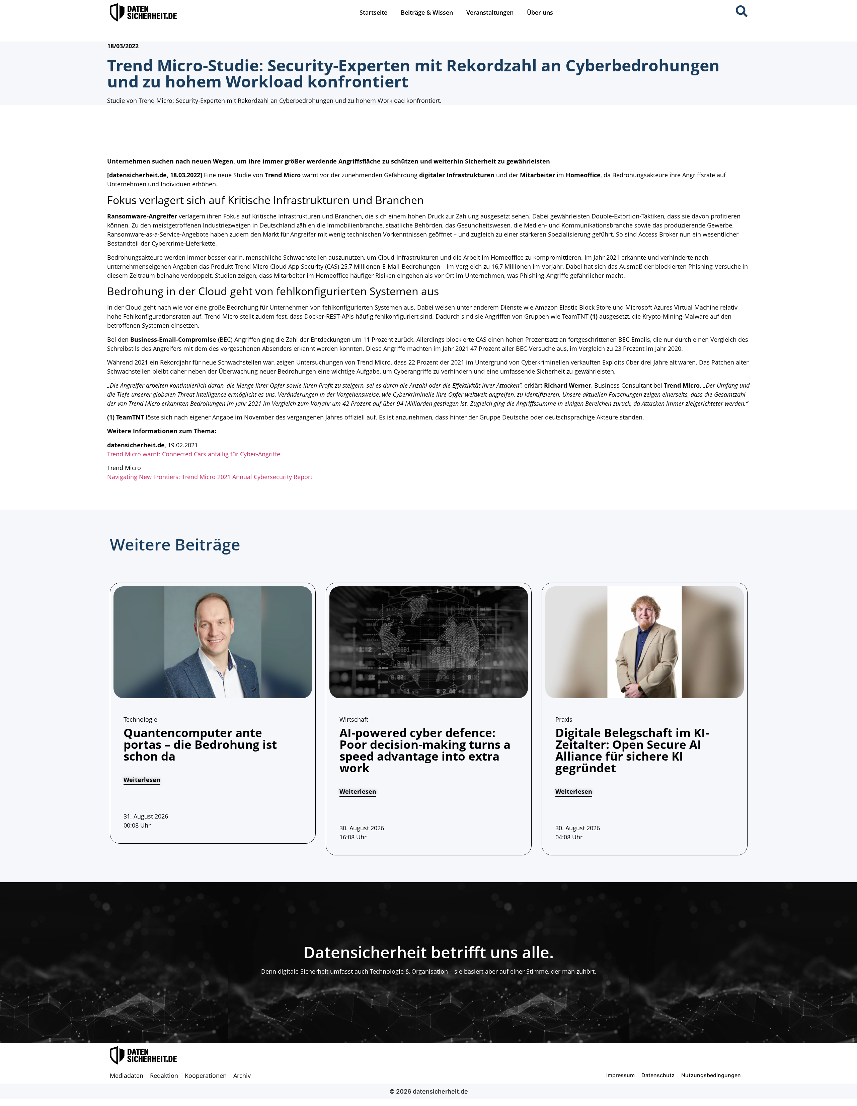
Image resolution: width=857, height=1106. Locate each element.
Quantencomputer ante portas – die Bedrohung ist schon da (200, 744)
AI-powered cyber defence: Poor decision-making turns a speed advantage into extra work (425, 750)
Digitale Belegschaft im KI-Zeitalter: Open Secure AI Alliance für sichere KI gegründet (632, 750)
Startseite (373, 12)
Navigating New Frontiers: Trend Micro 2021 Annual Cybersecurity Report (209, 477)
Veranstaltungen (490, 12)
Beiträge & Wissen (427, 12)
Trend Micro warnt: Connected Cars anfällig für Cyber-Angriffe (193, 454)
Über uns (540, 12)
